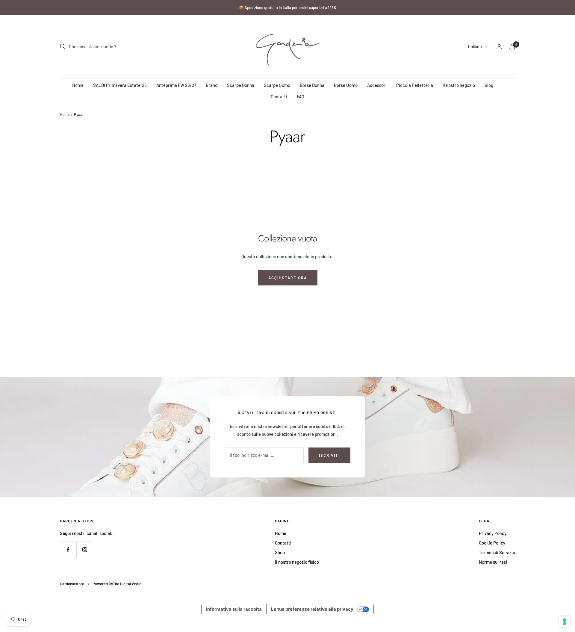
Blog (489, 85)
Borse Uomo (346, 85)
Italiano (475, 46)
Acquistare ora (287, 277)
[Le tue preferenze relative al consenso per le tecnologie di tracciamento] (564, 621)
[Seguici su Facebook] (68, 550)
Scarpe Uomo (277, 85)
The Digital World (127, 583)
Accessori (377, 85)
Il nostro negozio (459, 85)
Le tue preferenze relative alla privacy (312, 609)
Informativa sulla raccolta (234, 609)
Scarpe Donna (240, 85)
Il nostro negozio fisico (297, 562)
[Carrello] (512, 46)
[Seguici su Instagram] (84, 550)
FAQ (300, 96)
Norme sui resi (493, 562)
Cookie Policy (492, 542)
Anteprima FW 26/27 (176, 85)
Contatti (279, 96)
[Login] (499, 46)
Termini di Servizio (497, 552)
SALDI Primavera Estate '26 (120, 85)
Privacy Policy (492, 533)
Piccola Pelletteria (414, 85)
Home (78, 85)
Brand (211, 85)
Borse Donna (312, 85)
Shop (280, 552)
